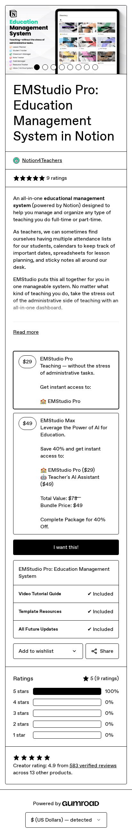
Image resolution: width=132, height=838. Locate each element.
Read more (26, 332)
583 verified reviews (93, 765)
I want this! (66, 547)
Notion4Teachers (42, 160)
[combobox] (48, 651)
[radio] (66, 380)
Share (106, 651)
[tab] (37, 67)
